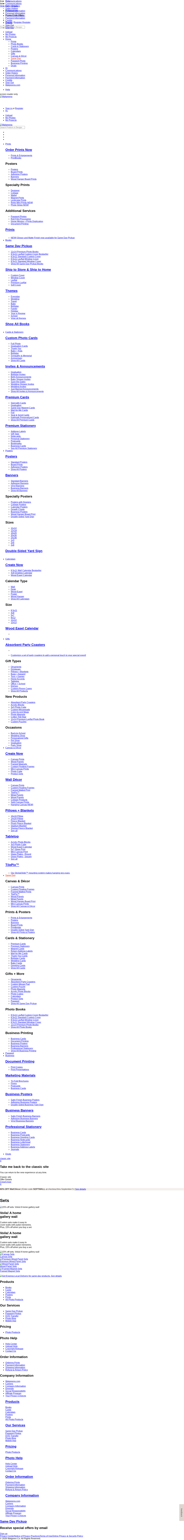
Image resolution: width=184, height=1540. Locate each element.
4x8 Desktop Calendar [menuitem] (21, 573)
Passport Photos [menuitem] (19, 216)
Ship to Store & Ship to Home (28, 269)
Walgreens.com (12, 85)
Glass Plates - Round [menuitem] (21, 854)
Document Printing (19, 1061)
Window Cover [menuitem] (18, 278)
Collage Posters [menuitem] (18, 504)
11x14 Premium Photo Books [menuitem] (25, 252)
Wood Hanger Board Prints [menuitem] (24, 179)
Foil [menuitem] (12, 412)
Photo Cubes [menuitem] (17, 994)
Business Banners (19, 1110)
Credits (8, 80)
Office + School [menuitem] (18, 684)
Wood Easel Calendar (22, 628)
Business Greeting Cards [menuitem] (23, 1137)
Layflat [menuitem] (14, 280)
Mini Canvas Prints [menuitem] (20, 769)
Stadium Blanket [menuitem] (19, 826)
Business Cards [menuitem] (18, 446)
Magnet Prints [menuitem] (17, 198)
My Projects (11, 37)
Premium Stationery (20, 425)
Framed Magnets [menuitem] (19, 764)
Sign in (9, 108)
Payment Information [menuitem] (15, 15)
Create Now (14, 565)
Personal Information (15, 75)
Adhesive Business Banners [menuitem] (24, 1118)
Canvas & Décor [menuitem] (13, 748)
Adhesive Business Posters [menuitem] (24, 1102)
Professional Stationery (23, 1127)
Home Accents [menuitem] (18, 679)
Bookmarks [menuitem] (16, 443)
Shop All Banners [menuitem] (19, 490)
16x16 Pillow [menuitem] (17, 816)
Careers (9, 1384)
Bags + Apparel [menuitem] (18, 674)
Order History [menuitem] (11, 6)
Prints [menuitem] (8, 144)
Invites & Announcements (25, 366)
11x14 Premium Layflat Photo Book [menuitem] (27, 719)
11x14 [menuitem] (14, 528)
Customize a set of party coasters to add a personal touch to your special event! (48, 655)
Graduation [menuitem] (16, 372)
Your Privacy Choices (15, 1396)
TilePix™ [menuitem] (15, 792)
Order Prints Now (18, 150)
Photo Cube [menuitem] (16, 771)
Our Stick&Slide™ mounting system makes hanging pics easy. (40, 873)
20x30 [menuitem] (14, 535)
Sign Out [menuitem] (9, 25)
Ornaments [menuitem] (16, 667)
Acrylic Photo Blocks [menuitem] (20, 842)
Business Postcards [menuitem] (20, 1135)
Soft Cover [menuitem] (16, 285)
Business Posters (18, 1094)
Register (19, 108)
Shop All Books (17, 324)
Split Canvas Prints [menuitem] (20, 802)
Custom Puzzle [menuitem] (18, 986)
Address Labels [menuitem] (18, 431)
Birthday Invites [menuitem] (18, 374)
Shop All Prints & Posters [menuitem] (23, 932)
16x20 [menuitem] (14, 533)
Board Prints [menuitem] (17, 172)
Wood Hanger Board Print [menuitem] (23, 514)
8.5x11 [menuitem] (14, 610)
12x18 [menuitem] (14, 530)
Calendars (16, 51)
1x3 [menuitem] (12, 540)
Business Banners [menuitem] (19, 488)
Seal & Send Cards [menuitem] (20, 415)
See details (80, 1189)
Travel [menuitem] (14, 301)
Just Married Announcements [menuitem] (25, 389)
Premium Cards (17, 397)
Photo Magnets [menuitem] (18, 714)
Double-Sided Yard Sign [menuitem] (22, 516)
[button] (6, 111)
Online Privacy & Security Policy (67, 1536)
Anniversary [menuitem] (16, 358)
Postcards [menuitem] (15, 441)
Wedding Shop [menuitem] (18, 736)
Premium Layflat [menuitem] (18, 282)
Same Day (16, 58)
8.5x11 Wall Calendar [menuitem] (26, 570)
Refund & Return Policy (16, 1370)
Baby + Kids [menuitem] (16, 351)
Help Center (11, 1344)
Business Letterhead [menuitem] (20, 1142)
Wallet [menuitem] (14, 195)
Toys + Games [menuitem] (17, 676)
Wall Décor (13, 779)
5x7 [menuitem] (12, 615)
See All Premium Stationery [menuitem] (24, 448)
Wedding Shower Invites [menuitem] (22, 384)
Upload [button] (8, 115)
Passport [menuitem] (15, 1001)
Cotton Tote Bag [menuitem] (18, 717)
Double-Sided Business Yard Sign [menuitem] (27, 1105)
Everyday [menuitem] (15, 296)
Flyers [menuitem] (14, 1083)
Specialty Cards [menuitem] (18, 403)
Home (8, 39)
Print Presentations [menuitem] (20, 1069)
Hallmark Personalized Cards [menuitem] (25, 417)
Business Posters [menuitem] (19, 512)
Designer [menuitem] (15, 190)
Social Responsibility (15, 1391)
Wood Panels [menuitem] (17, 762)
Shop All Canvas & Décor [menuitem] (23, 906)
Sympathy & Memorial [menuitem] (21, 356)
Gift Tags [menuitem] (15, 434)
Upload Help (11, 1346)
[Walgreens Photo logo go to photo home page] (6, 125)
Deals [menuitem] (8, 1154)
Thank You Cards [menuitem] (19, 956)
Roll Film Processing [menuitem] (21, 219)
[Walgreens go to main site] (6, 96)
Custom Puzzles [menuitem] (18, 722)
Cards (8, 1290)
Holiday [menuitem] (14, 311)
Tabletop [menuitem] (15, 681)
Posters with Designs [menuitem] (21, 502)
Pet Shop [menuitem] (15, 740)
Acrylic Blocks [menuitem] (17, 705)
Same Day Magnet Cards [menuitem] (23, 408)
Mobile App (10, 1321)
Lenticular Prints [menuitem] (18, 200)
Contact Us (10, 1351)
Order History (11, 73)
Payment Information (15, 78)
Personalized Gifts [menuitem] (19, 738)
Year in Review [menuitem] (18, 313)
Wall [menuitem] (13, 587)
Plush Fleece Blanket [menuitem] (21, 823)
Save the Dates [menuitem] (18, 382)
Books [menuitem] (8, 240)
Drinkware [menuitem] (16, 669)
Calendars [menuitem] (10, 559)
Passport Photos (13, 1313)
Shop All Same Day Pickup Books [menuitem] (27, 264)
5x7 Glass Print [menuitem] (18, 849)
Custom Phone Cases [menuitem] (21, 688)
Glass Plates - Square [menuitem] (21, 856)
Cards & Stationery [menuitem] (14, 332)
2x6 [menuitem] (12, 543)
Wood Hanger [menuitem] (17, 596)
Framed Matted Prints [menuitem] (21, 892)
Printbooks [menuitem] (16, 927)
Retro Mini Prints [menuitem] (22, 202)
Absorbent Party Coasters (25, 644)
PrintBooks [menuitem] (16, 158)
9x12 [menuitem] (13, 618)
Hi (6, 68)
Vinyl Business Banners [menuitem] (22, 1121)
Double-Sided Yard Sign (23, 551)
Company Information (15, 1386)
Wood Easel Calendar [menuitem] (21, 575)
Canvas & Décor (19, 56)
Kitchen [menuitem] (14, 686)
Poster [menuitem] (14, 594)
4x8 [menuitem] (12, 613)
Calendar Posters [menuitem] (19, 507)
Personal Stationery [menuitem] (20, 439)
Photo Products (12, 1332)
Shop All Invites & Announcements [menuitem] (27, 391)
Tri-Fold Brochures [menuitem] (20, 1081)
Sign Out (9, 82)
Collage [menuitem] (14, 193)
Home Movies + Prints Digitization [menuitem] (27, 221)
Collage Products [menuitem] (19, 800)
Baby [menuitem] (13, 304)
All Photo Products (14, 1299)
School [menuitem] (14, 316)
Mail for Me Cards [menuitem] (19, 953)
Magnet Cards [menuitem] (17, 948)
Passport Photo (18, 61)
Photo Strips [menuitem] (20, 205)
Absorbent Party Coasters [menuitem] (23, 702)
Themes (11, 291)
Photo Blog (10, 1318)
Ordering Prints (12, 1363)
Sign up (3, 1533)
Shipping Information (15, 1367)
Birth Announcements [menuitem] (21, 377)
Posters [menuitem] (14, 169)
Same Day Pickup (18, 246)
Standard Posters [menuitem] (19, 462)
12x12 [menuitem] (14, 622)
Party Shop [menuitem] (16, 745)
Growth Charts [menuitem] (18, 509)
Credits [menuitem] (8, 20)
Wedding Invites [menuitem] (18, 386)
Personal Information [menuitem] (15, 11)
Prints (13, 41)
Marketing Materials (20, 1075)
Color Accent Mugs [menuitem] (20, 712)
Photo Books (17, 44)
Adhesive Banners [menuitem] (19, 483)
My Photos (10, 34)
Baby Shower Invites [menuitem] (20, 379)
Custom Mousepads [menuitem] (20, 709)
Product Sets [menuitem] (17, 774)
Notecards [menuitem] (16, 436)
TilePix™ (12, 865)
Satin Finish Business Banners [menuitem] (25, 1116)
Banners (11, 475)
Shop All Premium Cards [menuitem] (22, 420)
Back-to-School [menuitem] (18, 733)
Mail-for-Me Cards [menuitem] (19, 410)
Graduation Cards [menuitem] (19, 346)
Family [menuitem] (14, 308)
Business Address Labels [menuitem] (23, 1147)
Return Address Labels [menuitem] (22, 951)
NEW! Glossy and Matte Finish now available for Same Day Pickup (43, 238)
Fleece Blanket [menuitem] (18, 821)
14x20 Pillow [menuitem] (17, 818)
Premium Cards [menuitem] (18, 944)
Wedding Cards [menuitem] (18, 961)
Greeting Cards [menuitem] (18, 965)
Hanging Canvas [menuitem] (22, 804)
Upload (8, 32)
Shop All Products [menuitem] (19, 691)
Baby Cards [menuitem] (16, 963)
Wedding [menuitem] (15, 299)
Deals (13, 66)
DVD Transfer (11, 1316)
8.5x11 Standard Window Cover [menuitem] (26, 261)
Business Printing (19, 63)
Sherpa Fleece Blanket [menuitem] (22, 828)
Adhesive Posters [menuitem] (19, 174)
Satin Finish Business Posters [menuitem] (25, 1100)
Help (7, 89)
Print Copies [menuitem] (17, 1067)
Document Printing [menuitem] (20, 224)
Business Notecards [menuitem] (20, 1140)
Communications (13, 70)
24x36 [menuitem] (14, 538)
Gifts (13, 53)
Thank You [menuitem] (16, 348)
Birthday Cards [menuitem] (18, 958)
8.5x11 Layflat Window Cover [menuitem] (25, 259)
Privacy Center (7, 1536)
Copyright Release (14, 1349)
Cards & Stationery (20, 46)
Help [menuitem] (7, 1)
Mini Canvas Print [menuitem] (19, 852)
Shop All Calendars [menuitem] (20, 599)
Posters (14, 49)
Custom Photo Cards (21, 338)
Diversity (9, 1388)
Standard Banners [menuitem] (19, 481)
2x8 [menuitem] (12, 545)
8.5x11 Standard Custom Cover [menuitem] (26, 256)
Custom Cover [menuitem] (18, 275)
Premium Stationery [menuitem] (20, 946)
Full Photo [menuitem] (16, 343)
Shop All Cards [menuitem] (18, 360)
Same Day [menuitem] (10, 875)
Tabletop (12, 836)
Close (3, 1182)
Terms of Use (46, 1536)
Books (8, 1287)
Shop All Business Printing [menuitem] (23, 1051)
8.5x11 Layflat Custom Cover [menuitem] (29, 254)
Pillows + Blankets (19, 810)
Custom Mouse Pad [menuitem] (20, 984)
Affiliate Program (13, 1393)
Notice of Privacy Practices (27, 1536)
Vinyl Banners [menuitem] (17, 486)
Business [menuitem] (9, 1055)
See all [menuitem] (14, 831)
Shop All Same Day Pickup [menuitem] (24, 1003)
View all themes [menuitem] (18, 318)
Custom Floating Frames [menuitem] (22, 766)
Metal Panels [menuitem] (17, 795)
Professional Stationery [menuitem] (22, 1048)
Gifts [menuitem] (7, 639)
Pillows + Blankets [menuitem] (19, 671)
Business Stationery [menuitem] (20, 1144)
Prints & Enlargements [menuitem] (21, 155)
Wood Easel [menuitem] (16, 592)
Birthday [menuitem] (15, 306)
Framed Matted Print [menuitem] (20, 790)
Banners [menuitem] (15, 177)
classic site (5, 1158)
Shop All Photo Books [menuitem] (21, 1027)
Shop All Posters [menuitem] (19, 469)
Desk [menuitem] (13, 589)
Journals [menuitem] (15, 1149)
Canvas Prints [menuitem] (17, 759)
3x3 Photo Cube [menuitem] (18, 707)
